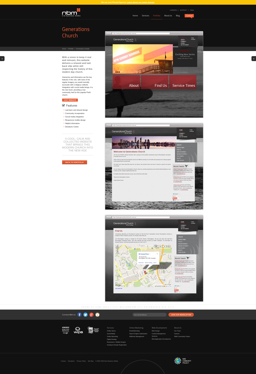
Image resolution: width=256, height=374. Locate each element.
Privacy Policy (81, 361)
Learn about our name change (140, 2)
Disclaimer (71, 361)
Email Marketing (134, 331)
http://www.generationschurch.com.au (124, 33)
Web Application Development (161, 339)
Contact (189, 15)
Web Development (159, 327)
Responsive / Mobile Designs (116, 342)
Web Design (156, 331)
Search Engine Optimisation (138, 333)
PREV (3, 58)
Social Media (111, 333)
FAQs (192, 10)
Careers (173, 10)
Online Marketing (112, 336)
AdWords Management (136, 336)
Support (183, 10)
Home (135, 15)
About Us (168, 15)
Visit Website (70, 100)
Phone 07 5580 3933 (95, 307)
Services (145, 15)
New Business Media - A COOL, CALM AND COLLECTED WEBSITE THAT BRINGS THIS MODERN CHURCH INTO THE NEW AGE (71, 12)
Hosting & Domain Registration (117, 345)
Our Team (177, 331)
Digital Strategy (112, 339)
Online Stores (111, 331)
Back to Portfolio (74, 162)
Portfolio (156, 15)
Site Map (90, 361)
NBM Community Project (182, 336)
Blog (178, 15)
